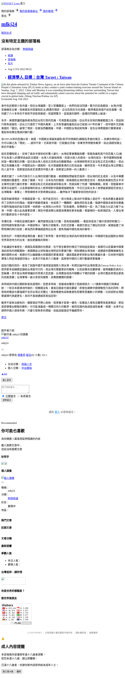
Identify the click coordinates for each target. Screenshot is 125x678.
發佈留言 (7, 400)
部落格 (12, 59)
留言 (28, 355)
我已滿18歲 (8, 671)
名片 (10, 63)
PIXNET (38, 632)
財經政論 (28, 49)
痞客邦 (21, 355)
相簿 (10, 55)
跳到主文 (6, 33)
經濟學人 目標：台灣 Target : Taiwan (39, 77)
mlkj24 (9, 24)
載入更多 (7, 380)
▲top (4, 373)
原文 (4, 317)
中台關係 (26, 368)
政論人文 (26, 364)
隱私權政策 (81, 632)
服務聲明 (93, 632)
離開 (19, 671)
